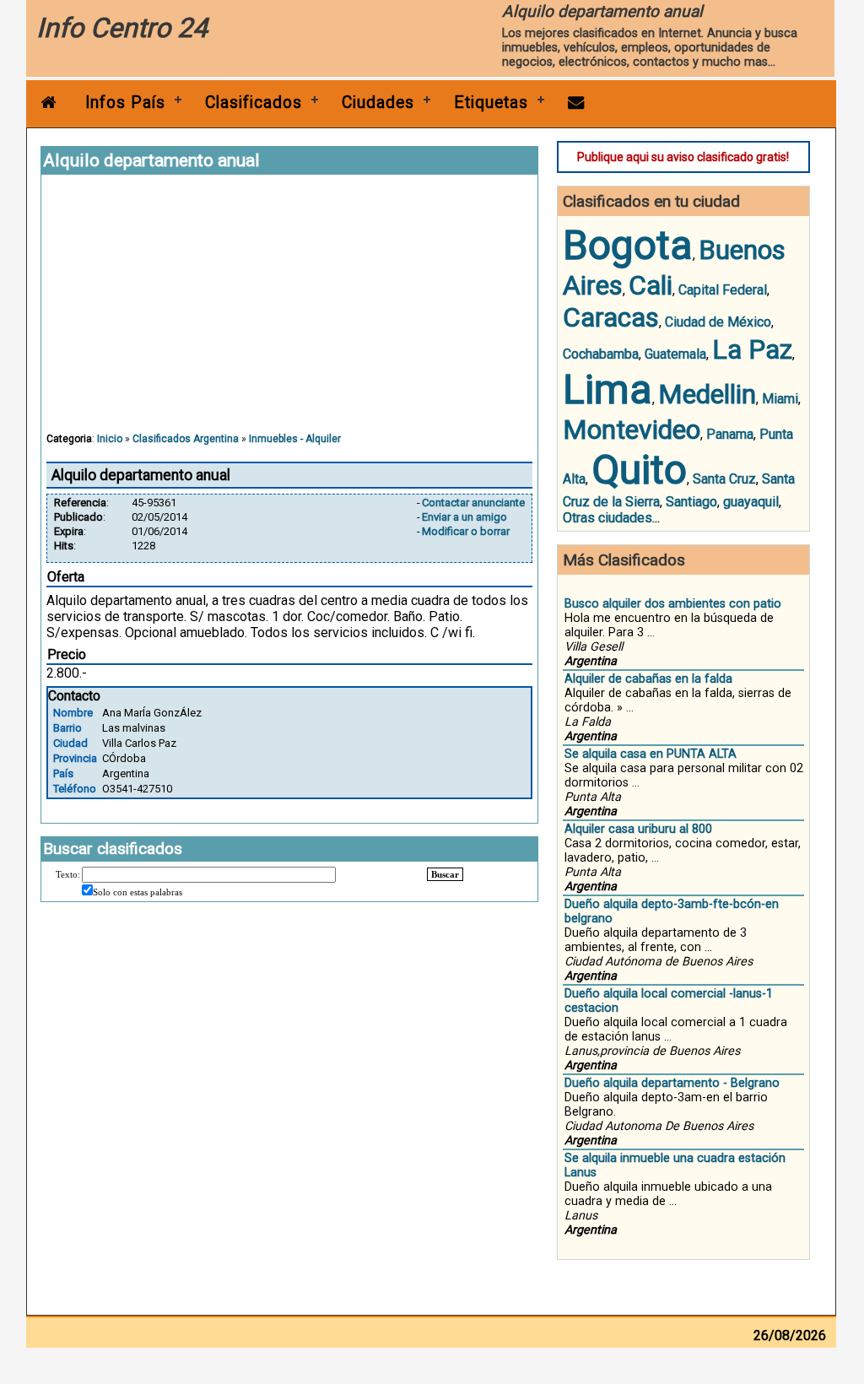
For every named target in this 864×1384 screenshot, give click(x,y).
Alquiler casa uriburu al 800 (638, 829)
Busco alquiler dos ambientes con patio (672, 604)
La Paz (752, 349)
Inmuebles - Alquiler (295, 439)
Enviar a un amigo (464, 517)
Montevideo (631, 430)
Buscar (445, 874)
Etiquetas (491, 102)
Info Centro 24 (122, 28)
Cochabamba (601, 354)
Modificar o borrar (466, 531)
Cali (650, 285)
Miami (780, 399)
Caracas (611, 317)
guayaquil (751, 502)
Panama (729, 434)
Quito (639, 470)
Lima (607, 389)
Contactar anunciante (473, 502)
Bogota (628, 245)
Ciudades (378, 102)
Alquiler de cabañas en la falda (648, 679)
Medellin (707, 394)
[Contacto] (576, 102)
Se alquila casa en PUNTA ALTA (650, 754)
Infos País (125, 102)
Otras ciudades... (611, 518)
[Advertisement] (289, 311)
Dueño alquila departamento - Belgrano (672, 1083)
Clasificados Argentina (185, 439)
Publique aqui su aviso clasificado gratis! (683, 157)
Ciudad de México (718, 322)
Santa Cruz (724, 479)
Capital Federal (722, 290)
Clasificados (253, 102)
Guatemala (675, 354)
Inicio (109, 439)
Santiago (691, 502)
